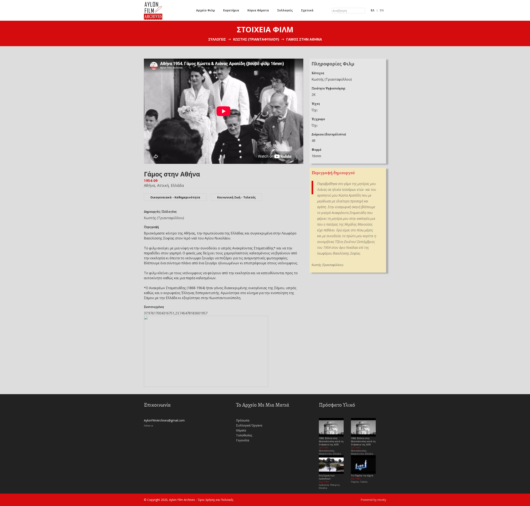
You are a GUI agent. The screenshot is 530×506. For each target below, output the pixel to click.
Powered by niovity (373, 500)
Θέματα (241, 430)
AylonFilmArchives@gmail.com (164, 420)
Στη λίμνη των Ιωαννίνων (327, 477)
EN (382, 10)
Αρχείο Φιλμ (205, 10)
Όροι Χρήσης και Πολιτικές (215, 500)
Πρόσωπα (242, 420)
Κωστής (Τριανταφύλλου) (256, 39)
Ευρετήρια (231, 10)
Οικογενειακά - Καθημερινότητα (175, 197)
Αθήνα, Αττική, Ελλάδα (164, 185)
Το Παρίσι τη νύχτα (362, 475)
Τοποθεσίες (244, 435)
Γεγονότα (242, 440)
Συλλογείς (285, 10)
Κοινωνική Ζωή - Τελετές (236, 197)
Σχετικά (307, 10)
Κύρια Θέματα (258, 10)
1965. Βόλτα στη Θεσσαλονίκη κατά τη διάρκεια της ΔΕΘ (331, 441)
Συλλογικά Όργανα (249, 425)
